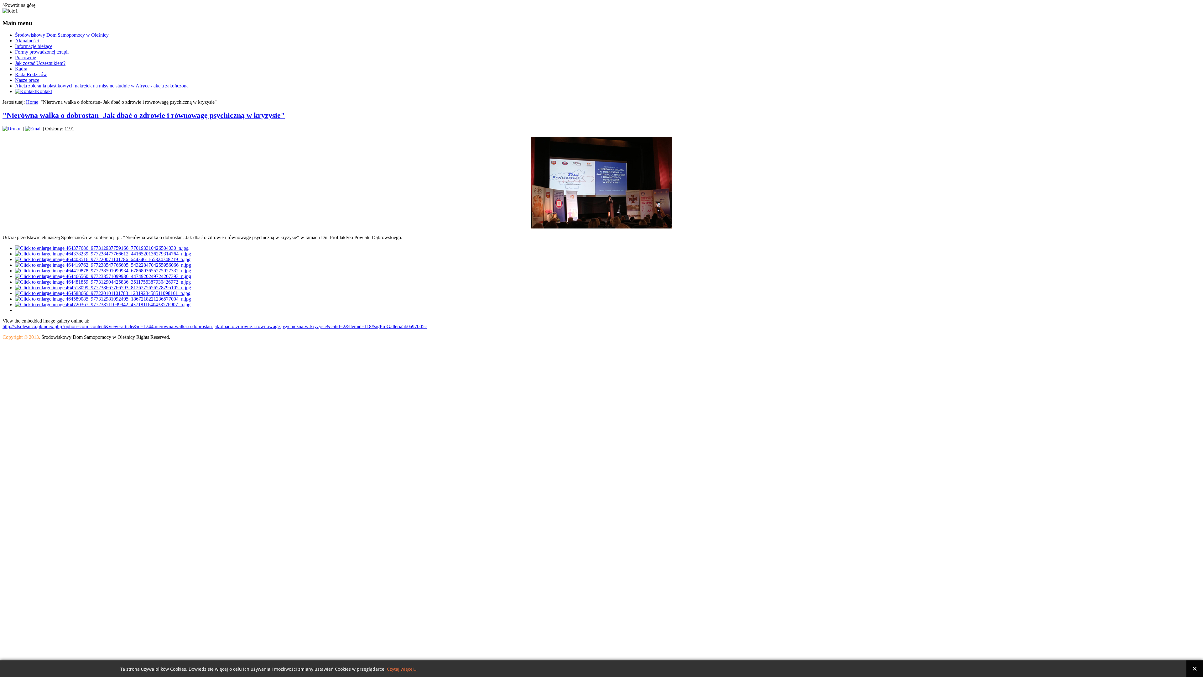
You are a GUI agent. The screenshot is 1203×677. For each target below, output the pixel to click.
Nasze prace (27, 80)
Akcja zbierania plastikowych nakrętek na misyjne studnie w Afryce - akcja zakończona (102, 85)
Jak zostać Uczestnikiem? (40, 63)
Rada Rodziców (31, 74)
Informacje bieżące (33, 46)
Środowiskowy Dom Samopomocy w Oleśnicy (62, 35)
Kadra (21, 68)
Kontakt (44, 91)
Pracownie (25, 57)
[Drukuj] (12, 128)
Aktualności (27, 40)
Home (32, 102)
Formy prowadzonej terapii (42, 52)
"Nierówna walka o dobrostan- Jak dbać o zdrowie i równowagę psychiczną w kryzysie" (144, 115)
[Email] (33, 128)
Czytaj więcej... (402, 669)
